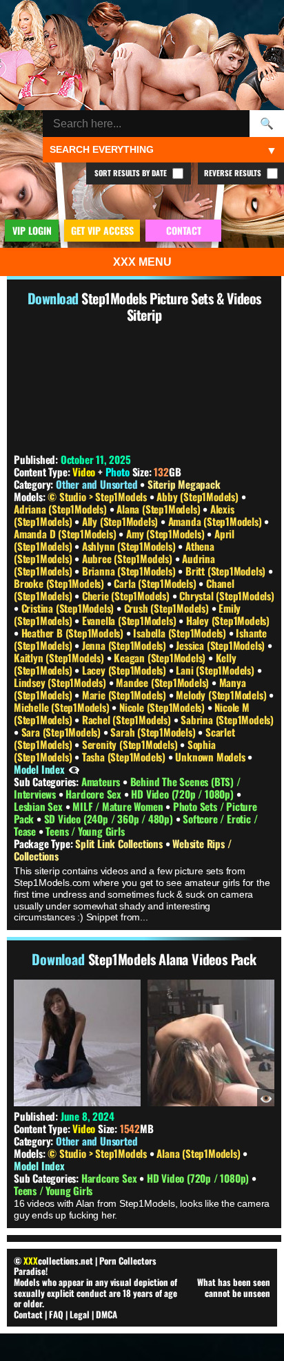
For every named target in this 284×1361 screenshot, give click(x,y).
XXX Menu (142, 262)
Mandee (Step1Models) (164, 682)
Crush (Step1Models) (168, 607)
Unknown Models (211, 756)
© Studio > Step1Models (98, 496)
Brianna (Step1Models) (130, 570)
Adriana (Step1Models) (62, 508)
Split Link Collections (120, 843)
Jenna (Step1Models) (125, 645)
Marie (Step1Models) (125, 694)
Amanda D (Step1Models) (66, 533)
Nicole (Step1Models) (163, 707)
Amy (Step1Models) (166, 533)
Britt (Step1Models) (226, 570)
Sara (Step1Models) (62, 731)
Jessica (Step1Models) (221, 645)
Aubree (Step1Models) (128, 558)
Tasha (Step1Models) (125, 756)
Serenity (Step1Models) (131, 744)
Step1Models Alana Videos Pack (172, 959)
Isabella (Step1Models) (180, 632)
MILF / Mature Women (118, 806)
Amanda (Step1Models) (216, 521)
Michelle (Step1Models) (63, 707)
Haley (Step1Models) (228, 620)
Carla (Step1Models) (156, 583)
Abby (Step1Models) (198, 496)
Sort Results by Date (131, 172)
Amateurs (102, 781)
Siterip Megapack (184, 484)
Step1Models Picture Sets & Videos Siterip (171, 306)
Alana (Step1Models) (159, 508)
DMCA (106, 1314)
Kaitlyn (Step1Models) (60, 657)
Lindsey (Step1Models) (61, 682)
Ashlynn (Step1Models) (130, 545)
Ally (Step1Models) (121, 521)
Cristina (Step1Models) (68, 607)
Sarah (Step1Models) (154, 731)
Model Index (39, 769)
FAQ (56, 1314)
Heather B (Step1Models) (73, 632)
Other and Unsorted (96, 484)
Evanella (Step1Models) (130, 620)
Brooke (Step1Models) (60, 583)
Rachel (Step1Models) (128, 719)
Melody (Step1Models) (222, 694)
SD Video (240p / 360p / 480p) (110, 818)
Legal (80, 1314)
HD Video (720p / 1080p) (183, 793)
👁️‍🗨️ (74, 769)
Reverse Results (233, 172)
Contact (28, 1314)
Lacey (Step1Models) (125, 669)
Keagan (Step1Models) (161, 657)
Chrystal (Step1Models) (226, 595)
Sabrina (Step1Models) (227, 719)
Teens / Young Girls (84, 830)
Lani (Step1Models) (216, 669)
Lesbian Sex (39, 806)
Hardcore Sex (94, 793)
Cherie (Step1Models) (127, 595)
